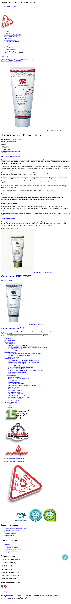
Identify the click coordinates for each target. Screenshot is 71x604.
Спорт (10, 404)
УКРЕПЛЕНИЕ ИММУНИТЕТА (18, 379)
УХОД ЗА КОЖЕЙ (14, 377)
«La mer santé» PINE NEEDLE (10, 59)
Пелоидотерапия (9, 343)
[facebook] (2, 587)
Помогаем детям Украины (12, 549)
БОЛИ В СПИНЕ (13, 400)
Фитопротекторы (9, 340)
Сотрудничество (9, 535)
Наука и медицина (10, 546)
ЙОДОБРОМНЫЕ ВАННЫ (17, 372)
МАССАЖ (11, 389)
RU (5, 9)
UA (5, 11)
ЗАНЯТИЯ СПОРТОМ (15, 394)
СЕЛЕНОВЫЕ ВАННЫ (15, 365)
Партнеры (7, 552)
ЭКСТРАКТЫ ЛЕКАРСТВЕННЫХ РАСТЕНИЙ (23, 360)
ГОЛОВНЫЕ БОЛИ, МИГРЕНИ (18, 397)
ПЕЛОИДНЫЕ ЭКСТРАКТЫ (17, 345)
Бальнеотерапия (9, 358)
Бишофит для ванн (14, 357)
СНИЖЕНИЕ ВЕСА (14, 382)
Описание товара (6, 280)
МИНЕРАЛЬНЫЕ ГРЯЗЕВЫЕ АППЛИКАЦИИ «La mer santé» (28, 347)
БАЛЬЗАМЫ (12, 374)
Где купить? (4, 56)
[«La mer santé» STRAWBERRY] (24, 130)
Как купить (8, 532)
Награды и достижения (11, 547)
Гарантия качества (10, 533)
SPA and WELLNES (10, 402)
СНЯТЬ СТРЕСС (13, 380)
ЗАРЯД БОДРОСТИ (14, 392)
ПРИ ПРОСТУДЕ (13, 387)
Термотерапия (8, 342)
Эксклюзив (8, 338)
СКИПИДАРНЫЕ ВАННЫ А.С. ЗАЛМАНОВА (23, 362)
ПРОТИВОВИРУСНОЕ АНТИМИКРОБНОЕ (22, 385)
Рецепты (7, 544)
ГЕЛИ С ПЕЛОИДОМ (15, 348)
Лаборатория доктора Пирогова (11, 139)
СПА (9, 405)
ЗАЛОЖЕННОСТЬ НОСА (16, 395)
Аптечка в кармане (10, 375)
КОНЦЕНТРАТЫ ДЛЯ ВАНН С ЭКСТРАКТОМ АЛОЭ (26, 370)
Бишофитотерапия (10, 352)
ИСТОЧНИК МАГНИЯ (15, 390)
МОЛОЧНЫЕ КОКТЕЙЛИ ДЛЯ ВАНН (20, 367)
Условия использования (11, 530)
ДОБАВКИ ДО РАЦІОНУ (12, 350)
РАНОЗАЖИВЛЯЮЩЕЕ (16, 384)
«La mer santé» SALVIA (27, 59)
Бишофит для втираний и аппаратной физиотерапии (24, 353)
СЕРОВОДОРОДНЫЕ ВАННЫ (18, 363)
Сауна (10, 407)
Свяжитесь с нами (10, 6)
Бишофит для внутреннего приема (19, 355)
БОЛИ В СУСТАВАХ (15, 399)
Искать (45, 335)
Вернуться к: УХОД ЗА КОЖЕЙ (11, 61)
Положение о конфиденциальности (15, 528)
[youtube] (5, 587)
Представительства (10, 551)
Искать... (3, 335)
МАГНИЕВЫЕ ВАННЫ (16, 368)
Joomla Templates (6, 598)
